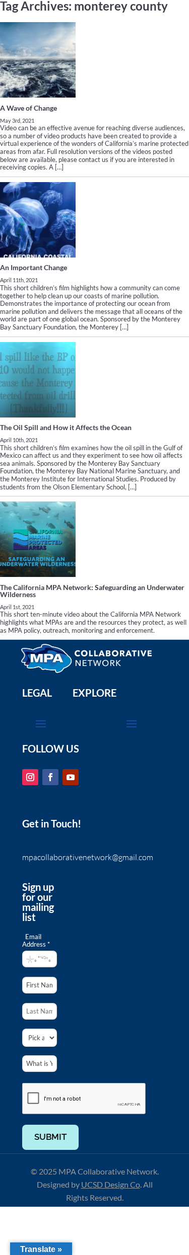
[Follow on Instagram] (30, 777)
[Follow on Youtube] (70, 777)
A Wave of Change (28, 108)
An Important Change (33, 267)
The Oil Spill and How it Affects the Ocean (66, 427)
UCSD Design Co (110, 1184)
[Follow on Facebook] (50, 777)
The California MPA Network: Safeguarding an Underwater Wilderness (92, 591)
